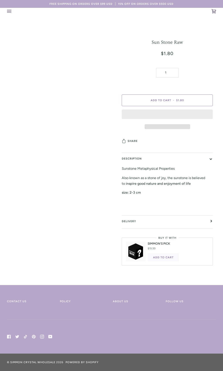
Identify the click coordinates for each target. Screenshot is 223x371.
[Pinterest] (34, 337)
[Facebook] (9, 337)
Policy (65, 301)
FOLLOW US (175, 301)
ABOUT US (120, 301)
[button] (167, 115)
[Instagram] (42, 337)
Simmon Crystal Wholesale (32, 362)
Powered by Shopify (82, 362)
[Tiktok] (25, 337)
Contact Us (17, 301)
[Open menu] (13, 11)
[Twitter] (17, 337)
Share (133, 141)
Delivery (129, 221)
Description (132, 158)
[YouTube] (50, 337)
